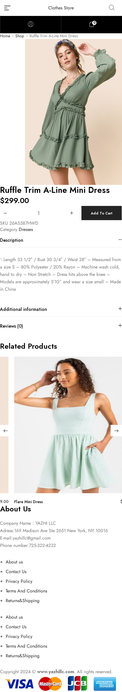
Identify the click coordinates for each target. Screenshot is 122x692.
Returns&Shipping (22, 600)
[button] (5, 430)
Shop (19, 36)
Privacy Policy (19, 581)
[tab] (61, 240)
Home (5, 36)
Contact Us (16, 571)
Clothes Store (61, 8)
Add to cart (101, 213)
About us (14, 562)
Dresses (26, 229)
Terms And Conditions (26, 591)
